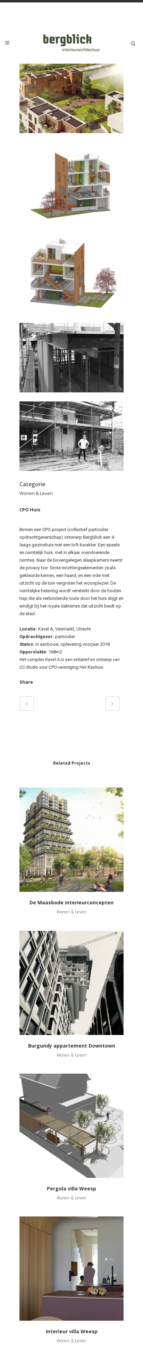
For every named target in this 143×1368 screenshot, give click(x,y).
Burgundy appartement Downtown (71, 1045)
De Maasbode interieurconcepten (71, 902)
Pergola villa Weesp (71, 1188)
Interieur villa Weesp (72, 1331)
